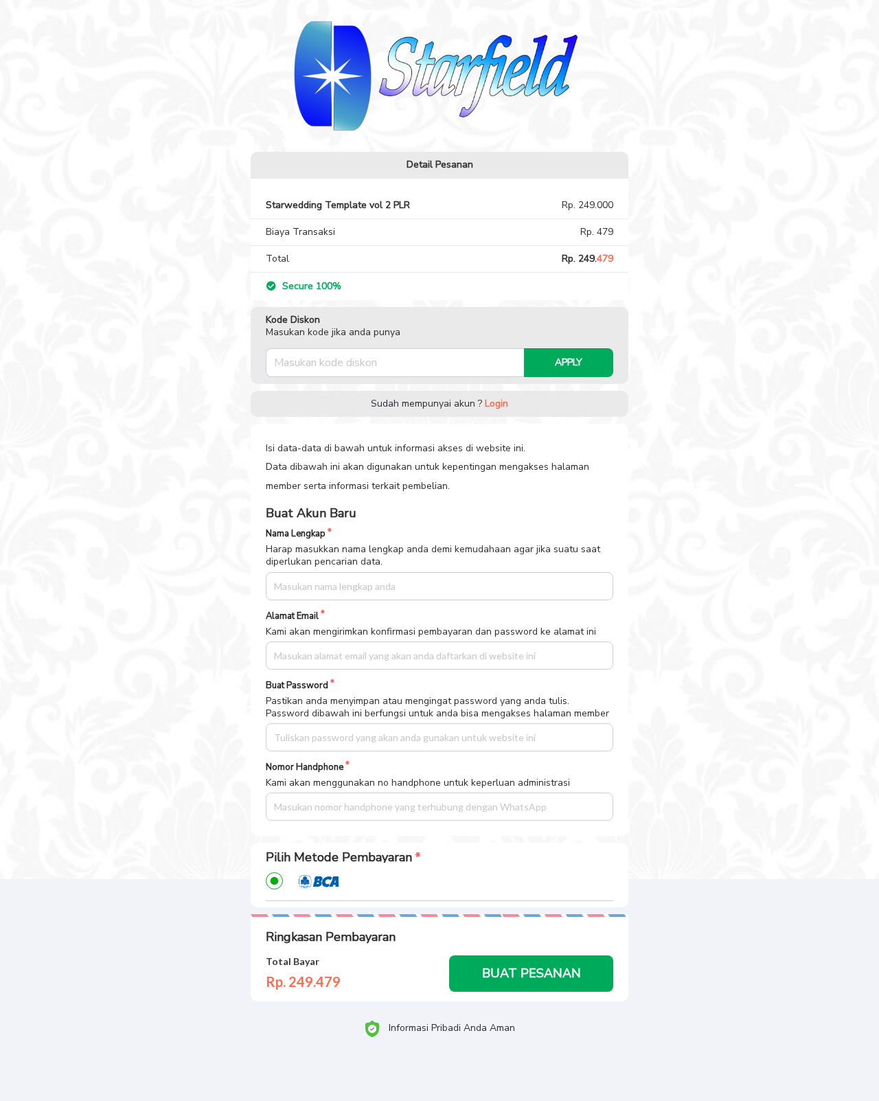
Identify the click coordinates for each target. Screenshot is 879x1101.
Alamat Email (292, 616)
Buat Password (297, 686)
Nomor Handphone (304, 767)
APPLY (568, 362)
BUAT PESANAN (531, 973)
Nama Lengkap (296, 534)
